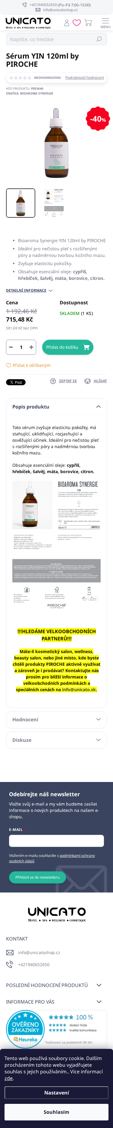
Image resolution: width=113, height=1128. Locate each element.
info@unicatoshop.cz (39, 952)
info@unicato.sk (79, 689)
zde (9, 1078)
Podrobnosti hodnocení (84, 77)
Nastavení (56, 1092)
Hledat (99, 39)
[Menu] (105, 22)
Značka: (29, 93)
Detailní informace (26, 290)
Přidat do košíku (62, 347)
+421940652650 (33, 964)
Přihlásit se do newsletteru (37, 877)
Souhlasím (56, 1112)
